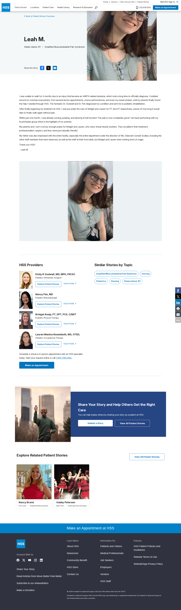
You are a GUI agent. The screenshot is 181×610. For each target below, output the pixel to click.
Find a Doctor (21, 7)
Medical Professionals (111, 553)
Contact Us (73, 574)
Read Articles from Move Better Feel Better (39, 576)
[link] (178, 290)
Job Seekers (107, 560)
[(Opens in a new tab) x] (48, 68)
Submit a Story (95, 423)
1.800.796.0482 (64, 358)
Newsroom (72, 553)
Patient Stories (143, 2)
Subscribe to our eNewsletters (32, 583)
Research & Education (83, 7)
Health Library (63, 7)
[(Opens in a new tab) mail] (55, 68)
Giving (105, 2)
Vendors (104, 574)
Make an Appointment (165, 7)
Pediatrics (101, 281)
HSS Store (72, 567)
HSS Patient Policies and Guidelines (147, 548)
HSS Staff (105, 581)
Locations (34, 7)
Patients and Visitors (111, 546)
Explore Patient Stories (48, 284)
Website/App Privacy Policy (148, 564)
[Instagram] (37, 560)
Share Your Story (26, 569)
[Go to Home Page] (21, 544)
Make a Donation (26, 590)
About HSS (73, 546)
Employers (106, 567)
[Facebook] (19, 560)
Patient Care (48, 7)
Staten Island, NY (132, 281)
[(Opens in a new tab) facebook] (42, 68)
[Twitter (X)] (25, 560)
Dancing (146, 274)
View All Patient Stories (132, 423)
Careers (114, 2)
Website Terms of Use (145, 557)
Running (115, 281)
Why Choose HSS (127, 2)
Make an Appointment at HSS (90, 528)
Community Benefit (77, 560)
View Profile (69, 283)
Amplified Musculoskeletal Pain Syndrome (116, 274)
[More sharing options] (178, 320)
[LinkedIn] (43, 560)
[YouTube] (31, 560)
